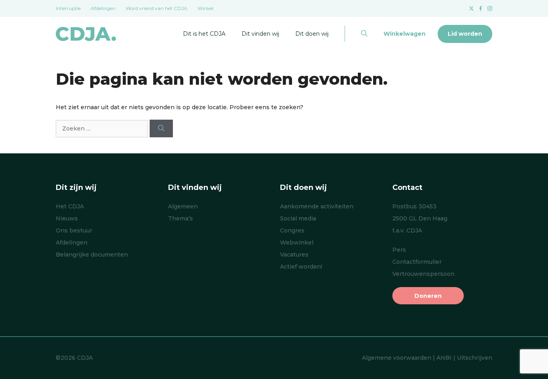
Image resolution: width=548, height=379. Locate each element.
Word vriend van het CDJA (156, 8)
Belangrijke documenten (92, 254)
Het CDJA (70, 206)
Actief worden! (301, 266)
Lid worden (465, 33)
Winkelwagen (405, 33)
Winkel (205, 8)
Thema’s (180, 218)
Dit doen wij (312, 33)
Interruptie (68, 8)
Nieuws (67, 218)
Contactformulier (417, 261)
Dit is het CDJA (204, 33)
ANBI (444, 357)
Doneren (428, 296)
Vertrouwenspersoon (423, 273)
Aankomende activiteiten (316, 206)
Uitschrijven (474, 357)
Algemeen (183, 206)
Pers (399, 249)
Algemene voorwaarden (396, 357)
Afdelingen (103, 8)
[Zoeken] (161, 128)
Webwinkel (296, 242)
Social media (298, 218)
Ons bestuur (74, 230)
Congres (292, 230)
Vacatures (294, 254)
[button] (364, 34)
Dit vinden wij (260, 33)
